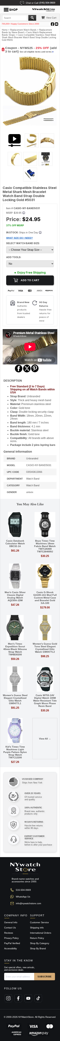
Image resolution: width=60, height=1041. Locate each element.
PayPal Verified (12, 943)
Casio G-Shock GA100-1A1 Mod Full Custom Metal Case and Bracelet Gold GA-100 (45, 597)
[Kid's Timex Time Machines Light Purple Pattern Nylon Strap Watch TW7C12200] (15, 731)
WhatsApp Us (23, 896)
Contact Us (10, 927)
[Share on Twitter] (27, 371)
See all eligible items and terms (36, 52)
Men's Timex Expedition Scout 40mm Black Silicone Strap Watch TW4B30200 (15, 649)
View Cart (51, 17)
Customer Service (39, 922)
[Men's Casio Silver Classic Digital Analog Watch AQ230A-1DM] (15, 576)
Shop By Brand (38, 948)
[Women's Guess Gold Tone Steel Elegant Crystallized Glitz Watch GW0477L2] (44, 628)
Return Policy (37, 938)
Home (5, 30)
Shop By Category (39, 943)
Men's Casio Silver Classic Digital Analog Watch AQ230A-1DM (15, 596)
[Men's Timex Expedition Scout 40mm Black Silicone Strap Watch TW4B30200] (15, 628)
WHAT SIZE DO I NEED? (19, 238)
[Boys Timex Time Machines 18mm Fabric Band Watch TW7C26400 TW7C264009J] (44, 525)
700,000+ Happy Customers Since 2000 (20, 24)
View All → (45, 738)
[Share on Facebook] (18, 371)
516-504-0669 (23, 890)
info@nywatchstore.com (28, 903)
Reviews (8, 932)
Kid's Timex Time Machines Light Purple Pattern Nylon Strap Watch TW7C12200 (15, 752)
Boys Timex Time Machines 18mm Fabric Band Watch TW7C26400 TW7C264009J (45, 546)
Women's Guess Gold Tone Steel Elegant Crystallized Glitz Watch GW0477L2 (45, 647)
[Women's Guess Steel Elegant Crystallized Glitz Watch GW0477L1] (15, 679)
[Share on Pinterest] (35, 371)
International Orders (40, 932)
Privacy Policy (11, 938)
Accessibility (10, 948)
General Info (10, 922)
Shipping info (37, 927)
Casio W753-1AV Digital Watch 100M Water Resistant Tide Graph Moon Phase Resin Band (45, 700)
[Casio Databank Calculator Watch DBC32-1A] (15, 525)
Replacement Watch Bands (23, 30)
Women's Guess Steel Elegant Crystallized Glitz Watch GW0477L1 (15, 699)
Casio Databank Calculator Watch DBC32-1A (15, 543)
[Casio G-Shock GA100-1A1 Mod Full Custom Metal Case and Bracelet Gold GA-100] (44, 576)
